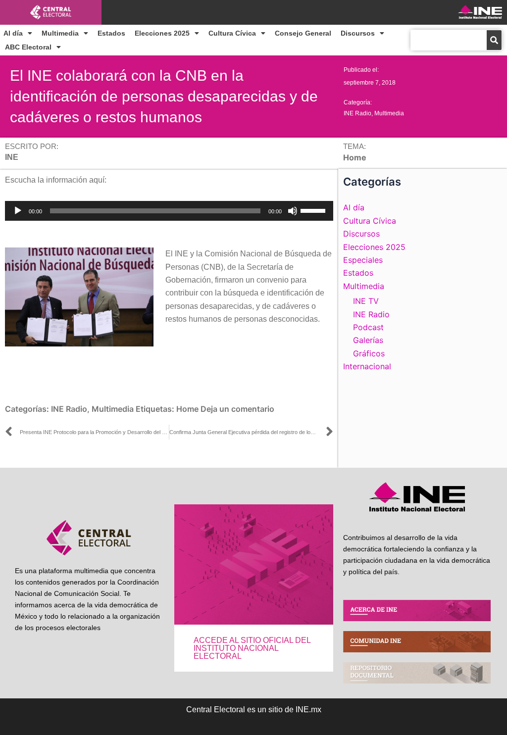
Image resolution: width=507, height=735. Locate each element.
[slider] (314, 210)
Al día (13, 33)
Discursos (358, 33)
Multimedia (60, 33)
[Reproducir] (18, 211)
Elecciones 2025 (162, 33)
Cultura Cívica (232, 33)
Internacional (367, 366)
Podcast (368, 327)
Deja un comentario (237, 409)
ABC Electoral (28, 47)
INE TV (366, 301)
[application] (169, 211)
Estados (111, 33)
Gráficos (369, 353)
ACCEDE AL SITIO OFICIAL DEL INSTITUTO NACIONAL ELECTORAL (252, 648)
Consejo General (303, 33)
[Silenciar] (293, 211)
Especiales (363, 260)
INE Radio (357, 113)
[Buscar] (494, 40)
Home (187, 409)
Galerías (368, 340)
